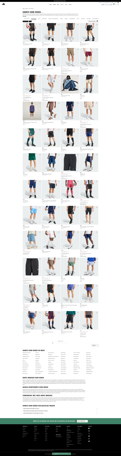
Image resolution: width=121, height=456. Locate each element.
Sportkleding (63, 356)
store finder (100, 2)
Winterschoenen (76, 371)
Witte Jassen (88, 352)
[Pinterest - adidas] (93, 436)
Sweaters (75, 360)
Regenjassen (63, 360)
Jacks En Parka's (51, 360)
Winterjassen (76, 373)
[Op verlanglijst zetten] (40, 25)
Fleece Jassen (37, 356)
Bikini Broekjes (25, 358)
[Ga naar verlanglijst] (116, 4)
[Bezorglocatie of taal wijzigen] (118, 2)
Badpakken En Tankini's (27, 352)
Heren (51, 4)
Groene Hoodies (38, 373)
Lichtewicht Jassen (51, 373)
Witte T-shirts (88, 360)
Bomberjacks (25, 369)
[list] (60, 19)
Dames (54, 4)
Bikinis (24, 360)
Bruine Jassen (25, 373)
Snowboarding (76, 358)
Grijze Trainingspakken (39, 371)
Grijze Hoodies (37, 369)
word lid (116, 2)
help (103, 2)
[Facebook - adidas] (93, 428)
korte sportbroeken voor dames (50, 401)
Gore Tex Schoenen (77, 352)
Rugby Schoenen (63, 373)
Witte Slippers (88, 358)
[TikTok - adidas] (93, 439)
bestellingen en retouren (108, 2)
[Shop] (3, 4)
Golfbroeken (37, 358)
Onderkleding (63, 352)
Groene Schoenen (51, 352)
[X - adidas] (93, 433)
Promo (70, 4)
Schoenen (61, 4)
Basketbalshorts (25, 354)
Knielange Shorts (51, 369)
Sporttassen (63, 358)
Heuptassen (50, 354)
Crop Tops (37, 352)
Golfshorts (37, 362)
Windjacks (75, 369)
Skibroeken (24, 371)
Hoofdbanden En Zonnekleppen (53, 356)
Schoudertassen (76, 354)
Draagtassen (37, 354)
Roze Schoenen (63, 369)
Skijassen (49, 362)
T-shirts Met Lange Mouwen (52, 371)
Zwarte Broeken (89, 362)
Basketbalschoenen (26, 356)
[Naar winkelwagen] (118, 4)
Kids (58, 4)
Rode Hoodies (63, 362)
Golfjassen (37, 360)
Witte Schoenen (88, 356)
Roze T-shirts (63, 371)
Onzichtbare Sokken (51, 358)
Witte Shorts (88, 354)
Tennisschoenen (76, 362)
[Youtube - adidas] (93, 441)
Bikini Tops (24, 362)
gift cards (112, 2)
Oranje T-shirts (63, 354)
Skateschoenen (76, 356)
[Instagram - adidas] (93, 431)
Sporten (66, 4)
